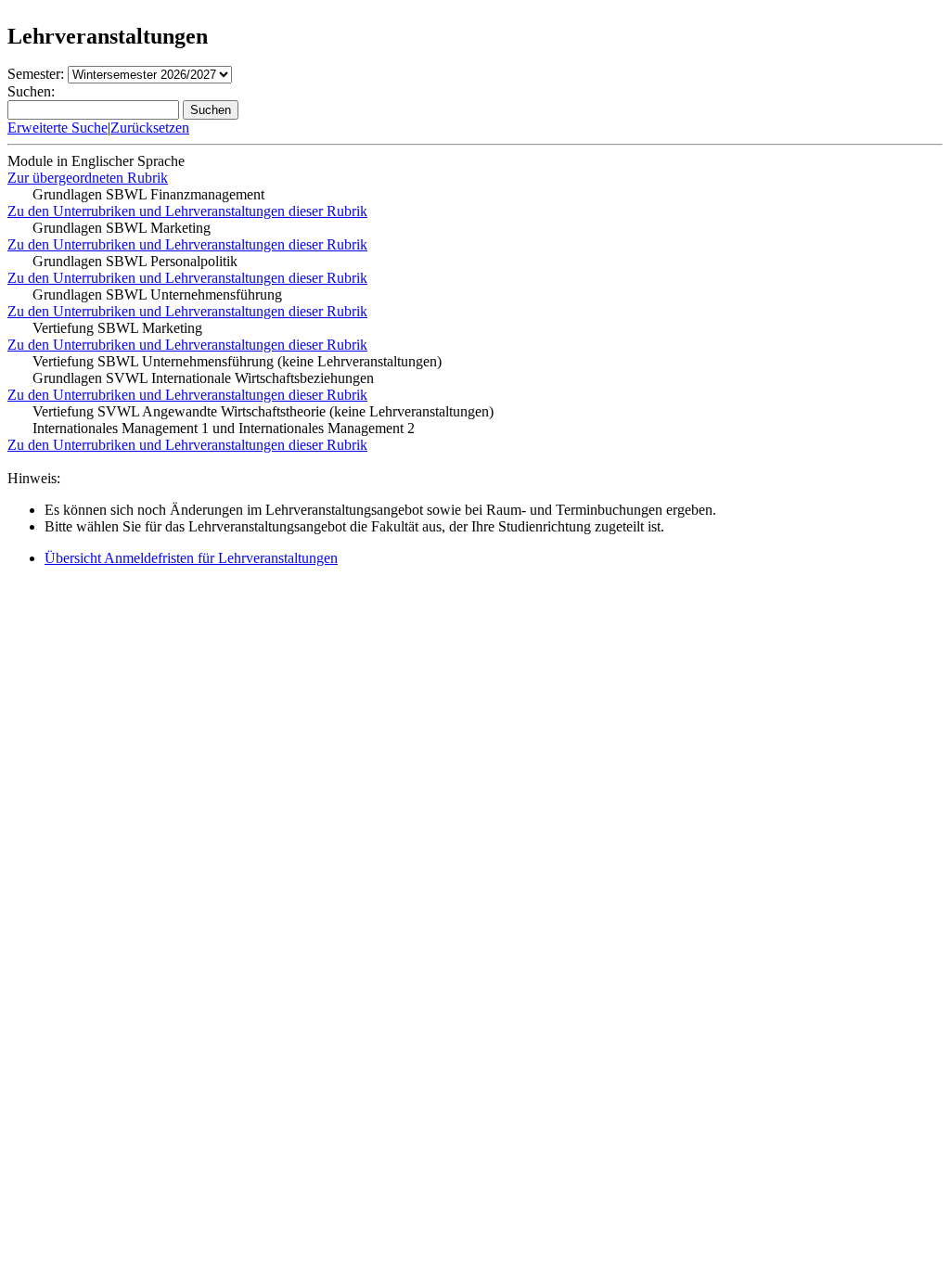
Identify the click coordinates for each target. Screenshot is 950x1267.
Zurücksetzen (149, 127)
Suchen (210, 110)
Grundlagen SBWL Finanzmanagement (148, 194)
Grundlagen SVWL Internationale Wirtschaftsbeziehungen (203, 378)
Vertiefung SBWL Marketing (117, 328)
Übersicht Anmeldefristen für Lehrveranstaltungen (191, 558)
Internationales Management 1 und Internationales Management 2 (223, 428)
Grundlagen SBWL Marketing (121, 228)
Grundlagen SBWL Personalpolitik (135, 261)
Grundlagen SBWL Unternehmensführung (157, 294)
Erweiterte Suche (57, 127)
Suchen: (31, 91)
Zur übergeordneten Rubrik (87, 178)
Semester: (35, 74)
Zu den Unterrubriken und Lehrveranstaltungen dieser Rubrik (187, 211)
